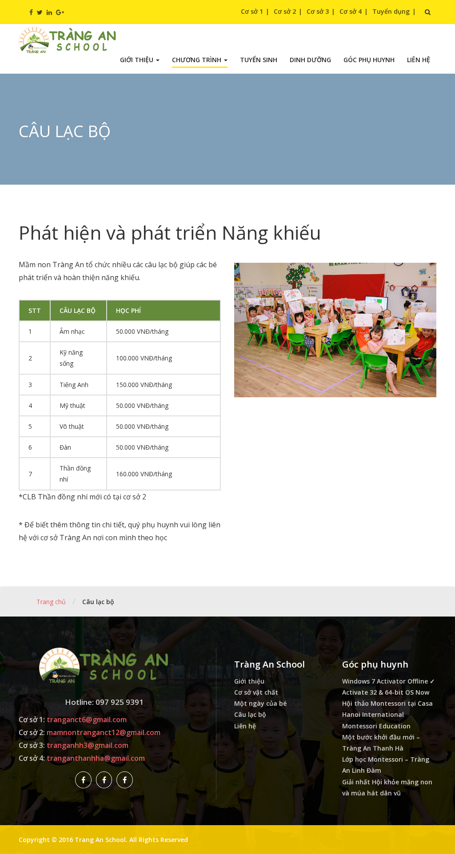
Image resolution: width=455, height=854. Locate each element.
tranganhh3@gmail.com (87, 745)
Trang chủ (51, 601)
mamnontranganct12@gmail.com (103, 732)
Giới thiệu (137, 59)
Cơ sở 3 (318, 11)
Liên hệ (418, 59)
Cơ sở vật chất (256, 692)
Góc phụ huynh (369, 59)
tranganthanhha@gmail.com (96, 758)
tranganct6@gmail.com (87, 719)
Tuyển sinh (258, 59)
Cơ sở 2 (285, 11)
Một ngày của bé (260, 703)
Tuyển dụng (391, 11)
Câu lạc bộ (250, 714)
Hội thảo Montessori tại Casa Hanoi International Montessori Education (387, 714)
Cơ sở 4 (350, 11)
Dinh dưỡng (310, 59)
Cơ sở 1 (252, 11)
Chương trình (197, 59)
